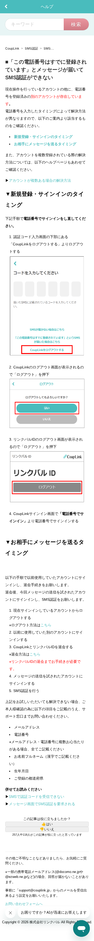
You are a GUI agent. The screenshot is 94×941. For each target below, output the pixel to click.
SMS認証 (31, 48)
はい (49, 824)
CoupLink (12, 48)
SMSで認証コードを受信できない (36, 796)
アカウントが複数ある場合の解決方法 (40, 180)
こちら (45, 625)
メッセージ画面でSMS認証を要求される (42, 804)
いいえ (49, 829)
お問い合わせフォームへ (24, 904)
